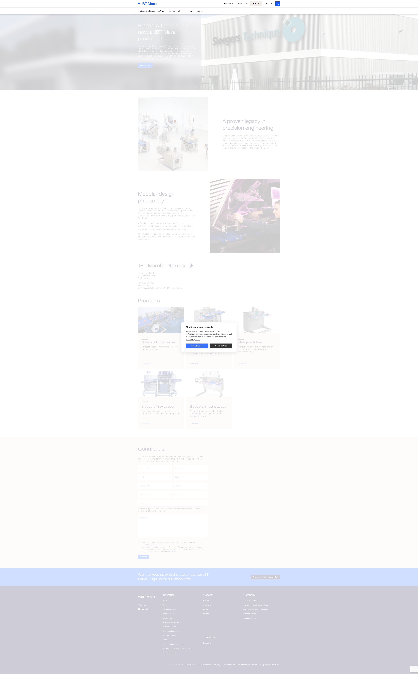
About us (181, 11)
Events (199, 11)
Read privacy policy (193, 339)
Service (172, 11)
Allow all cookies (197, 346)
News (191, 11)
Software (161, 11)
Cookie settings (221, 346)
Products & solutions (146, 11)
